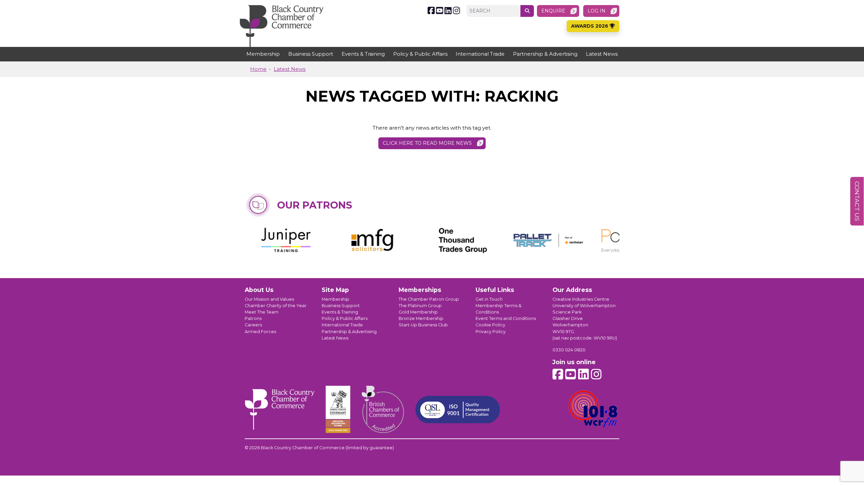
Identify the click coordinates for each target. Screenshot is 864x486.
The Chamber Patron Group (429, 299)
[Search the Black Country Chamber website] (527, 11)
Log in (596, 11)
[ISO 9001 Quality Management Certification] (457, 409)
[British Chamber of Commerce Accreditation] (383, 409)
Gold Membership (418, 312)
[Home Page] (282, 26)
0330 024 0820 (569, 349)
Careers (253, 324)
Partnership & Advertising (545, 54)
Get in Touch (489, 299)
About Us (259, 289)
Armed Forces (260, 331)
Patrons (253, 318)
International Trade (480, 54)
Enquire (553, 11)
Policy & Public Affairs (420, 54)
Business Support (310, 54)
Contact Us (857, 201)
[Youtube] (439, 10)
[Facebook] (431, 10)
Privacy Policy (491, 331)
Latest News (602, 54)
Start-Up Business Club (423, 324)
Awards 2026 (590, 26)
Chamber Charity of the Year (275, 305)
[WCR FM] (593, 409)
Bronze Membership (421, 318)
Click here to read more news (427, 143)
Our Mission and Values (269, 299)
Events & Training (363, 54)
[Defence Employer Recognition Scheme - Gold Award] (338, 409)
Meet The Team (261, 312)
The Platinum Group (420, 305)
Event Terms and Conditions (506, 318)
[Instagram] (456, 10)
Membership (263, 54)
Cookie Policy (490, 324)
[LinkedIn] (448, 10)
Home (258, 69)
